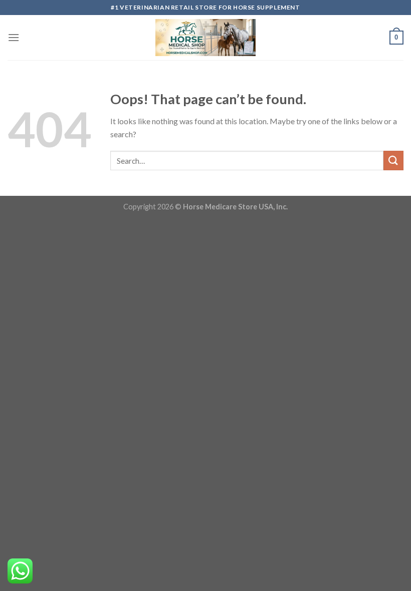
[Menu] (14, 37)
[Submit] (393, 160)
